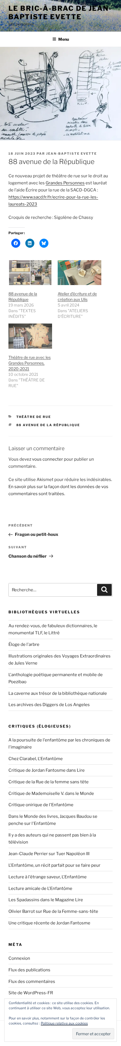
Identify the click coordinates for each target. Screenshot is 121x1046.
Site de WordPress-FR (30, 992)
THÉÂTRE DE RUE (33, 417)
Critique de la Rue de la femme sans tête (48, 781)
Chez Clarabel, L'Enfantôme (35, 758)
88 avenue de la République (48, 425)
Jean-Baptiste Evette (71, 154)
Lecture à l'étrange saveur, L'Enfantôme (47, 876)
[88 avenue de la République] (30, 272)
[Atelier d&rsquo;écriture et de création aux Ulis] (79, 272)
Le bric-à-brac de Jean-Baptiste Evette (60, 12)
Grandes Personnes (65, 183)
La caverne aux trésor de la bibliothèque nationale (57, 693)
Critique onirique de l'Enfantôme (40, 804)
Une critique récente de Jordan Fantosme (49, 923)
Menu (63, 39)
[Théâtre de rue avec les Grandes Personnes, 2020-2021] (30, 336)
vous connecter (47, 459)
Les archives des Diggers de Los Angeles (49, 704)
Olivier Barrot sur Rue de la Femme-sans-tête (53, 911)
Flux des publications (29, 969)
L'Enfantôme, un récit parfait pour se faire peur (54, 865)
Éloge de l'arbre (23, 644)
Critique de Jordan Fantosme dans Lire (46, 770)
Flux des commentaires (31, 981)
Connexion (19, 958)
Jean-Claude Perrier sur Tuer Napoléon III (48, 853)
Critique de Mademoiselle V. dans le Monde (51, 793)
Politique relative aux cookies (64, 1023)
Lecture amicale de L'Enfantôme (40, 888)
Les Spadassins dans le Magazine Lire (45, 899)
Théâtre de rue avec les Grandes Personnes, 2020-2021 (29, 363)
